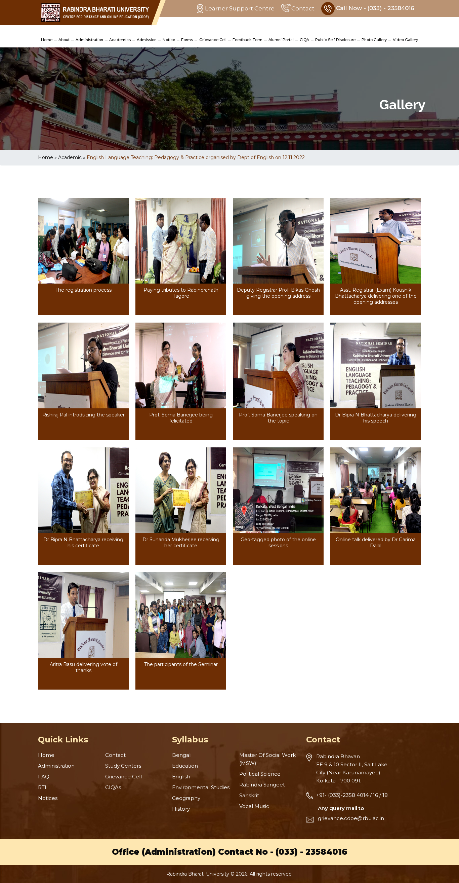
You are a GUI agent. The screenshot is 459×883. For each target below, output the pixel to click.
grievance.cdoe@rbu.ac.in (351, 818)
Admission (147, 39)
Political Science (260, 774)
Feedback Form (247, 39)
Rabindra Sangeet (262, 784)
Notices (47, 798)
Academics (120, 39)
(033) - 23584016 (311, 852)
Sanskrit (249, 795)
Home (46, 39)
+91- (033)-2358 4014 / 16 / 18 (352, 795)
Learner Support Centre (240, 8)
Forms (187, 39)
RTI (42, 787)
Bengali (182, 755)
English (181, 776)
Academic (70, 157)
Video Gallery (405, 39)
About (64, 39)
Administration (89, 39)
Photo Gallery (374, 39)
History (181, 809)
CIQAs (113, 787)
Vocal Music (254, 806)
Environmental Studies (201, 787)
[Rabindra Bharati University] (95, 12)
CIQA (304, 39)
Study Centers (123, 766)
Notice (169, 39)
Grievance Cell (212, 39)
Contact (303, 8)
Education (185, 766)
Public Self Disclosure (335, 39)
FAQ (43, 776)
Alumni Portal (281, 39)
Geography (186, 798)
